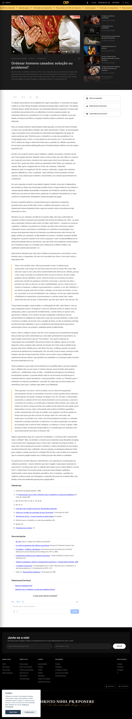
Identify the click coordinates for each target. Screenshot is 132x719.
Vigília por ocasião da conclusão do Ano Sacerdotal (34, 512)
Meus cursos (6, 670)
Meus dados (6, 667)
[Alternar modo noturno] (87, 2)
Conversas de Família (18, 58)
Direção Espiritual (60, 676)
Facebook (120, 667)
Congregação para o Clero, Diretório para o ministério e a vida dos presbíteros (46, 494)
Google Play (124, 686)
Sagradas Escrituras (44, 682)
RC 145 (18, 541)
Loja (94, 3)
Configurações (29, 712)
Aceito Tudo (13, 712)
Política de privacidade (26, 670)
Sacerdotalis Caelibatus (31, 572)
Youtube (119, 664)
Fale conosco (24, 676)
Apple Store (111, 686)
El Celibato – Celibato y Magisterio (28, 549)
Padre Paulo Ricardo (26, 667)
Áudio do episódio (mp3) (23, 586)
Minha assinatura (7, 673)
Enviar (119, 646)
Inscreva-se (104, 3)
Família (40, 670)
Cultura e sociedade (44, 679)
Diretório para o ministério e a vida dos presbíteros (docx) (35, 589)
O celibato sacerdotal (24, 566)
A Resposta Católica (61, 670)
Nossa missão (24, 664)
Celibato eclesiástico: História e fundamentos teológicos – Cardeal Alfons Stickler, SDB (47, 562)
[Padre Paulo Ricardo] (66, 2)
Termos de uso (24, 673)
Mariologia (41, 676)
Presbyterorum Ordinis (24, 528)
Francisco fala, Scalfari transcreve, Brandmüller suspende (36, 508)
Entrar (115, 3)
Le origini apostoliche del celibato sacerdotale (32, 545)
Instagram (120, 670)
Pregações (58, 667)
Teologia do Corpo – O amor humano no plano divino (35, 516)
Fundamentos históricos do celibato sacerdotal (33, 555)
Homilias (57, 664)
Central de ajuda (25, 679)
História (40, 673)
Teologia (40, 667)
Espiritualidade (42, 664)
